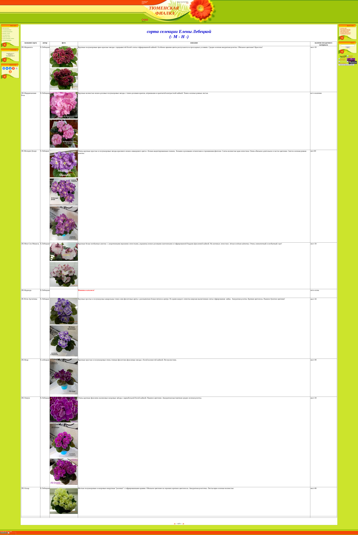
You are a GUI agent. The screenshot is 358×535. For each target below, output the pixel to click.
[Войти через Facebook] (10, 68)
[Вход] (147, 19)
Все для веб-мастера (345, 29)
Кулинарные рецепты (345, 33)
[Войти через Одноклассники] (10, 71)
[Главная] (143, 19)
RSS (187, 3)
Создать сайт (343, 28)
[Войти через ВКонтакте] (7, 68)
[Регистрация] (145, 19)
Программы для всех (345, 30)
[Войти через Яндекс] (13, 68)
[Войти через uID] (3, 68)
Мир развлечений (344, 31)
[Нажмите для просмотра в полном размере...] (64, 47)
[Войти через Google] (16, 68)
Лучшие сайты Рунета (345, 32)
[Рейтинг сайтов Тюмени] (347, 61)
